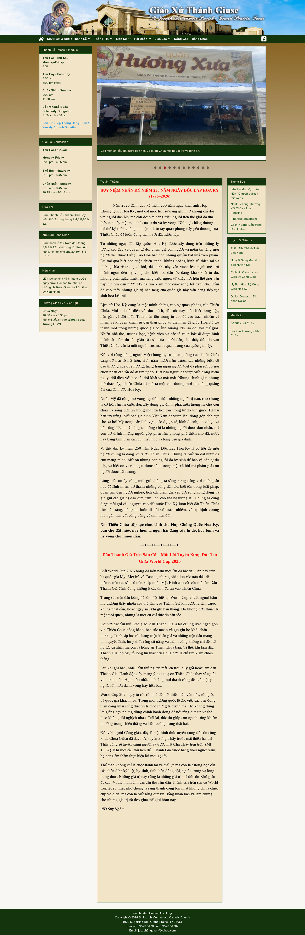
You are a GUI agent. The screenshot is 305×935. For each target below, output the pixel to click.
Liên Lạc (161, 38)
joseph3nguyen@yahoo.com (157, 926)
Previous (91, 101)
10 (198, 163)
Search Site (139, 909)
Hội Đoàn (140, 38)
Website (73, 319)
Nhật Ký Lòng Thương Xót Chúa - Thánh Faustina (245, 204)
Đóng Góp (181, 38)
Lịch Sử (121, 38)
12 (208, 163)
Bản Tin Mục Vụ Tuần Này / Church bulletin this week (245, 189)
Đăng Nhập (200, 38)
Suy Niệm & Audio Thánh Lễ (67, 38)
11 (203, 163)
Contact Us (156, 909)
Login (169, 909)
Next (272, 101)
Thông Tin (101, 38)
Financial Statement (244, 214)
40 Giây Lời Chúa (242, 319)
